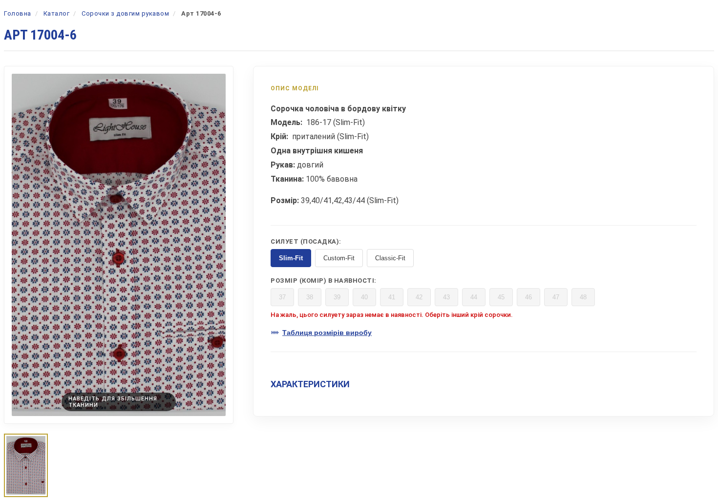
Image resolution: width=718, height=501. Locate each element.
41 (391, 297)
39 (337, 297)
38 (309, 297)
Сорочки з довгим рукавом (125, 13)
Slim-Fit (291, 258)
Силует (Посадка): (306, 241)
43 (446, 297)
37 (282, 297)
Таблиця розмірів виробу (327, 332)
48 (583, 297)
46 (528, 297)
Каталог (56, 13)
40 (364, 297)
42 (419, 297)
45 (501, 297)
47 (555, 297)
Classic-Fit (390, 258)
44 (473, 297)
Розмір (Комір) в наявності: (324, 280)
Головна (17, 13)
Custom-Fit (339, 258)
